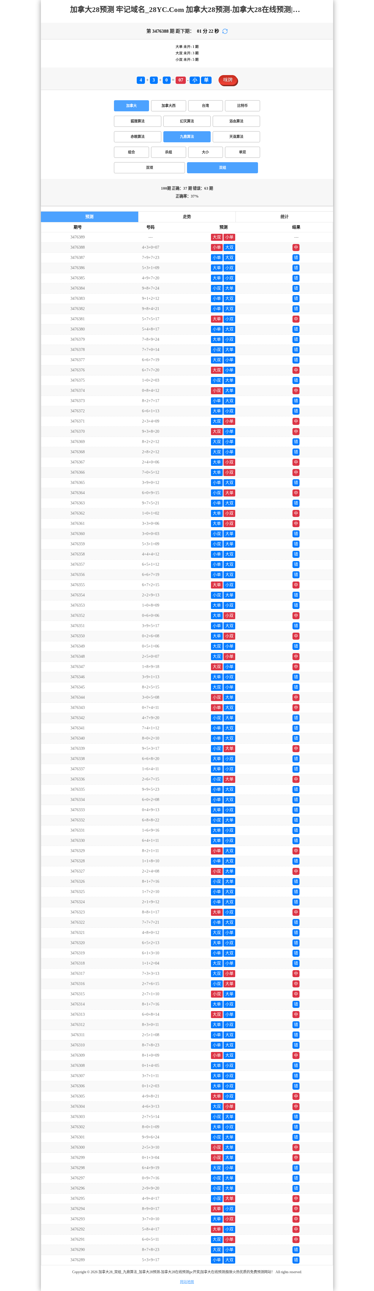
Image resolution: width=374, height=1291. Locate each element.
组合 (131, 152)
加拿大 (131, 106)
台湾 (205, 106)
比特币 (242, 106)
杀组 (168, 152)
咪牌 (228, 79)
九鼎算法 (187, 137)
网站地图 (187, 1282)
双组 (222, 168)
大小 (205, 152)
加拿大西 (169, 106)
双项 (149, 168)
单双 (242, 152)
